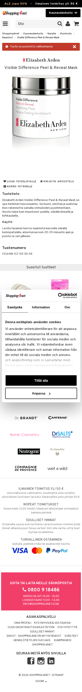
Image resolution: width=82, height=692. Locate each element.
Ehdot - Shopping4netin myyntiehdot (34, 636)
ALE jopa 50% (15, 4)
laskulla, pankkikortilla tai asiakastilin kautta (41, 542)
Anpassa (38, 393)
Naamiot (7, 37)
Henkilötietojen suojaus (32, 640)
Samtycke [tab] (14, 307)
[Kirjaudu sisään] (68, 24)
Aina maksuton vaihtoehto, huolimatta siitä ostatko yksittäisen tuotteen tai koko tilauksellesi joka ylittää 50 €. (41, 493)
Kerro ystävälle (19, 186)
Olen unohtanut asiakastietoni (31, 627)
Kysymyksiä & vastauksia (52, 623)
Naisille (51, 33)
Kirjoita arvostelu (58, 181)
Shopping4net (10, 33)
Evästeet (71, 636)
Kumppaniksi (62, 640)
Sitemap (57, 675)
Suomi (40, 681)
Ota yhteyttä (67, 627)
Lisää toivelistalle (21, 181)
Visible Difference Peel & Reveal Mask (38, 37)
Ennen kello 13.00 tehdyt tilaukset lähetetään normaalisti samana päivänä (41, 509)
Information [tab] (41, 307)
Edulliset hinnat (42, 631)
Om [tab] (67, 307)
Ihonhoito (66, 33)
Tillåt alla (41, 380)
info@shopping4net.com (41, 604)
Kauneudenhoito (33, 33)
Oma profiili (22, 623)
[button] (76, 24)
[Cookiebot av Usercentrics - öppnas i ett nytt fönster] (58, 296)
